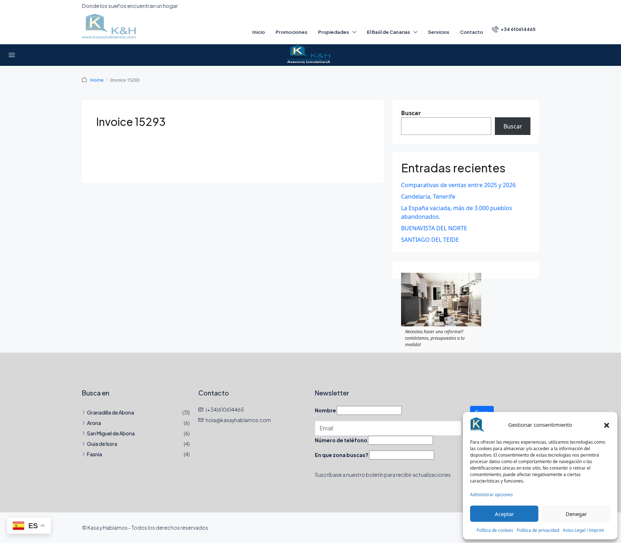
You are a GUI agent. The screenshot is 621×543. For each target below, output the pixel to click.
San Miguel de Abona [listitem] (111, 433)
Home (97, 80)
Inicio (258, 32)
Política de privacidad (538, 530)
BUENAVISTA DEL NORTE (434, 228)
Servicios (438, 32)
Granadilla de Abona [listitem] (110, 412)
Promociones (291, 32)
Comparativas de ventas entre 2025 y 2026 (458, 185)
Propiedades (333, 32)
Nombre (325, 410)
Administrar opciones (491, 495)
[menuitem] (513, 29)
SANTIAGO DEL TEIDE (430, 240)
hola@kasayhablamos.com (238, 420)
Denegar (576, 513)
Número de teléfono (341, 440)
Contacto (471, 32)
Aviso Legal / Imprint (583, 530)
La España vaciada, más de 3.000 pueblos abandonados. (456, 212)
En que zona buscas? (341, 455)
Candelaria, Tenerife (428, 196)
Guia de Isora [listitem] (102, 443)
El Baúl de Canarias (388, 32)
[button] (606, 424)
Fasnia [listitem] (94, 454)
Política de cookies (495, 530)
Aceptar (504, 513)
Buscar (411, 113)
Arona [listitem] (94, 423)
